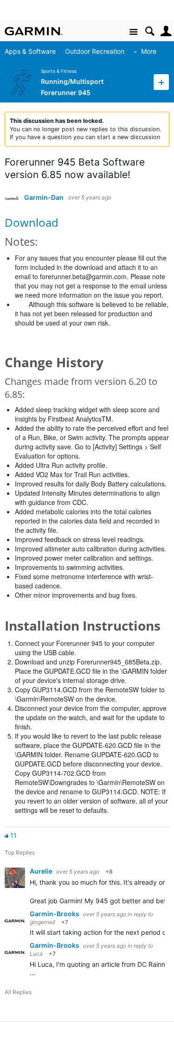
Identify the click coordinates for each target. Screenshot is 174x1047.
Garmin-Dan (44, 197)
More (148, 51)
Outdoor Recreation (94, 51)
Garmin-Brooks (55, 914)
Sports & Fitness (59, 71)
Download (31, 222)
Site (133, 32)
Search (150, 31)
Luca (36, 953)
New (161, 81)
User (166, 31)
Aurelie (42, 871)
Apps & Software (30, 51)
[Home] (34, 31)
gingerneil (42, 922)
